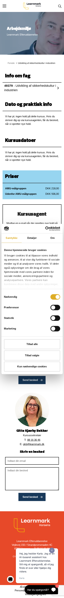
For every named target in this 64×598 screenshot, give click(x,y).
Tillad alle (32, 344)
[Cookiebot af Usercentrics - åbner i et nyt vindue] (45, 228)
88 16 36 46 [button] (33, 439)
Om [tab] (52, 237)
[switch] (55, 307)
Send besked (30, 379)
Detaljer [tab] (32, 237)
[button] (13, 6)
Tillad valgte (32, 355)
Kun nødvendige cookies (32, 366)
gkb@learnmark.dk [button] (33, 444)
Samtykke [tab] (11, 237)
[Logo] (32, 6)
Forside (11, 63)
